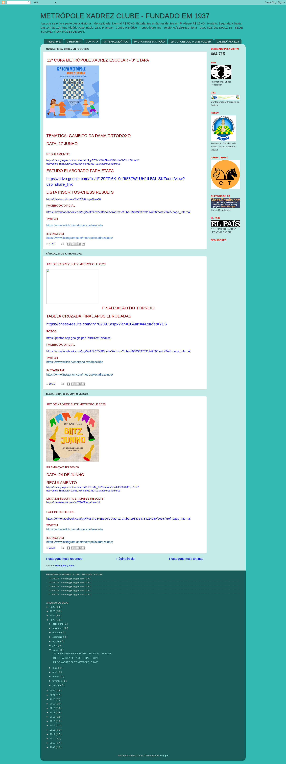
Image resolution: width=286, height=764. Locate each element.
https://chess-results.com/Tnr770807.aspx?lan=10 (73, 199)
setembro (57, 637)
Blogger (164, 755)
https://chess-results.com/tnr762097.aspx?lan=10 (73, 502)
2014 (53, 725)
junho (55, 650)
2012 (53, 734)
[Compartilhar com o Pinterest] (83, 244)
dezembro (58, 624)
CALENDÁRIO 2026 (228, 41)
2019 (53, 703)
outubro (56, 632)
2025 (53, 611)
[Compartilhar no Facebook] (79, 244)
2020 (53, 699)
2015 (53, 721)
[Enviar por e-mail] (68, 244)
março (56, 676)
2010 (53, 743)
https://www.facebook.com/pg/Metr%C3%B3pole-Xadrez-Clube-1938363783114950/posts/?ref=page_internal (118, 212)
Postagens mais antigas (186, 558)
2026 (53, 607)
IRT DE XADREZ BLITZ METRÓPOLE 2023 (75, 658)
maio (55, 668)
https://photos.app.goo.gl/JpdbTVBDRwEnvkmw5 (78, 338)
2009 (53, 747)
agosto (56, 641)
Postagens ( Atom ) (65, 565)
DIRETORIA (73, 41)
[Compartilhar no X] (76, 244)
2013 (53, 730)
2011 (52, 738)
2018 (53, 708)
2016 (53, 717)
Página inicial (54, 41)
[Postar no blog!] (72, 244)
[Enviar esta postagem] (62, 243)
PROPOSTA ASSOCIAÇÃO (149, 41)
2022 (53, 690)
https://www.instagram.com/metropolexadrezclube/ (79, 237)
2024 (53, 615)
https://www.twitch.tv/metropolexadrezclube (74, 225)
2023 (53, 620)
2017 (53, 712)
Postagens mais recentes (64, 558)
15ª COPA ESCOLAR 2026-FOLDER (190, 41)
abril (55, 672)
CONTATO (92, 41)
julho (55, 645)
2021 (53, 695)
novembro (58, 628)
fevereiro (57, 681)
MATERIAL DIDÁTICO (116, 41)
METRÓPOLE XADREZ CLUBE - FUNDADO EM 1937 (124, 16)
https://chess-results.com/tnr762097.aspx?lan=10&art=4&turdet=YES (106, 324)
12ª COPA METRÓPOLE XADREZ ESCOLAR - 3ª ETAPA (82, 653)
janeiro (56, 685)
